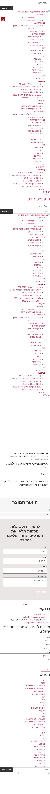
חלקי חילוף (36, 70)
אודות (43, 683)
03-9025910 (38, 199)
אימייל (44, 567)
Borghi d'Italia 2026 (32, 92)
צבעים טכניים (35, 45)
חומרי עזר (37, 73)
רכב (43, 48)
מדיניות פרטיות (39, 747)
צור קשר (42, 100)
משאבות (37, 59)
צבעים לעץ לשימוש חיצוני (31, 20)
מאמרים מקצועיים (38, 708)
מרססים (37, 61)
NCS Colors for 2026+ (31, 89)
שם (45, 547)
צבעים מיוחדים (35, 39)
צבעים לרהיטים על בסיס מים (30, 456)
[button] (43, 3)
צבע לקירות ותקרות (37, 31)
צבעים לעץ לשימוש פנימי (31, 17)
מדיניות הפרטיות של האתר (11, 666)
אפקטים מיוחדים (38, 34)
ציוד (43, 56)
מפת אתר (41, 752)
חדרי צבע (37, 67)
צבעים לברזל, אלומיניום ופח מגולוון (27, 25)
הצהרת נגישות (39, 755)
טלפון (45, 557)
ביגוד (39, 64)
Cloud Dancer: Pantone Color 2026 (25, 86)
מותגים (42, 75)
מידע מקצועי (40, 78)
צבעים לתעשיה (39, 23)
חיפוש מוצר (6, 8)
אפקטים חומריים (34, 37)
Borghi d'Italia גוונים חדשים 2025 (27, 95)
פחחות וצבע (36, 53)
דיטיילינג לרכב (35, 50)
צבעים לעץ (41, 14)
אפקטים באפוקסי (34, 42)
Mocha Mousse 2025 (31, 98)
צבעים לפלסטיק (34, 28)
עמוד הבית (44, 453)
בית (43, 680)
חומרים (42, 702)
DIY (43, 699)
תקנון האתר (40, 749)
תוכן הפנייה (42, 576)
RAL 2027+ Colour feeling (29, 84)
